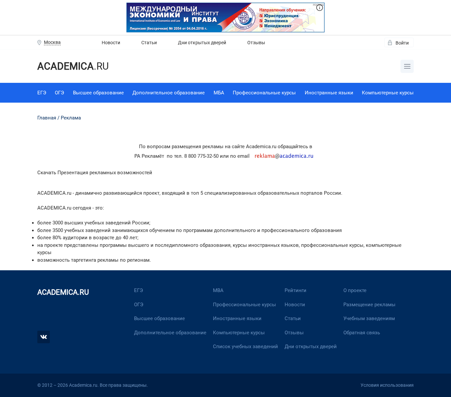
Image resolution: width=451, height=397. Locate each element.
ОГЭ (59, 93)
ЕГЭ (41, 93)
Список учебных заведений (245, 346)
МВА (218, 290)
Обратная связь (361, 333)
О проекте (354, 290)
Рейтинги (295, 290)
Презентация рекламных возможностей (104, 173)
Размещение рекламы (369, 305)
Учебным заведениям (369, 318)
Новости (111, 42)
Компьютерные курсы (388, 93)
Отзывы (256, 42)
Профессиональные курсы (264, 93)
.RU (73, 66)
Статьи (149, 42)
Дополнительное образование (168, 93)
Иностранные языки (329, 93)
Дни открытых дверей (202, 42)
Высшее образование (98, 93)
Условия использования (387, 385)
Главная (46, 118)
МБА (219, 93)
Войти (402, 43)
